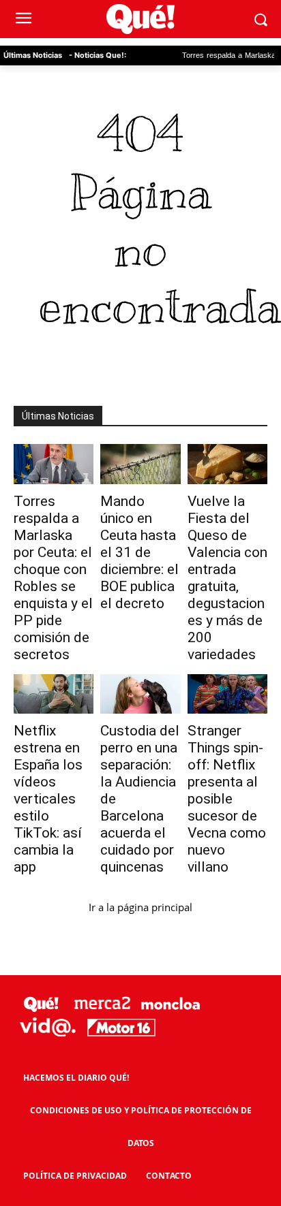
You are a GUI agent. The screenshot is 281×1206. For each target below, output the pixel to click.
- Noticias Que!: (97, 55)
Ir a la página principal (140, 907)
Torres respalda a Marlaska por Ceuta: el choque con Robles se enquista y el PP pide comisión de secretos (53, 578)
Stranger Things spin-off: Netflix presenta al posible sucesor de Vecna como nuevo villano (227, 799)
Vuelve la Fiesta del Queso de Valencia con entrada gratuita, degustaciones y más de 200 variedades (227, 578)
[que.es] (140, 19)
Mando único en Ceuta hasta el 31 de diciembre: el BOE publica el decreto (139, 552)
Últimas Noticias (32, 55)
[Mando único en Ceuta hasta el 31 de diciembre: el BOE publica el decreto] (140, 464)
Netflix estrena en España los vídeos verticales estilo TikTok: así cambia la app (48, 799)
